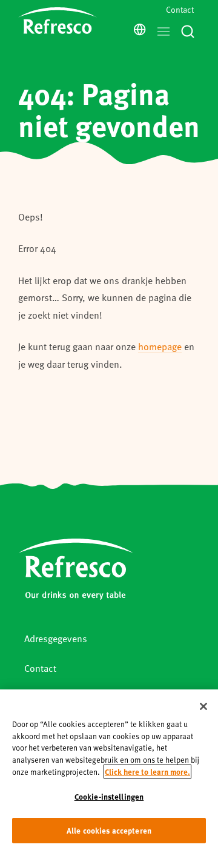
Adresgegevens (55, 638)
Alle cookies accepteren (109, 830)
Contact (180, 9)
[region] (109, 771)
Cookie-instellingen (109, 796)
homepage (160, 346)
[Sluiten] (203, 706)
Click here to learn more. (147, 771)
